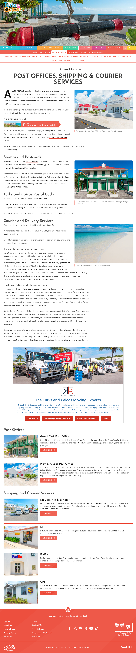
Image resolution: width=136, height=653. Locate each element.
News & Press (38, 629)
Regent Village (32, 161)
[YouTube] (91, 628)
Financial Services (95, 52)
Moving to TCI (37, 56)
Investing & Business (77, 52)
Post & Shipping (64, 56)
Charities (74, 56)
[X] (86, 628)
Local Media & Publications (109, 56)
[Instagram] (75, 628)
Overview (8, 56)
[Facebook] (70, 628)
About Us (8, 625)
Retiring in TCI (126, 56)
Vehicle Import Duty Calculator (57, 418)
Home (35, 52)
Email (106, 418)
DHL (41, 231)
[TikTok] (96, 628)
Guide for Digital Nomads (89, 56)
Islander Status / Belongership (62, 60)
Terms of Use (9, 629)
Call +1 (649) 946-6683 (87, 418)
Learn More (33, 418)
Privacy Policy (10, 633)
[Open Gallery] (104, 128)
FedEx (36, 231)
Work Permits (79, 60)
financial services (27, 101)
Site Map (36, 637)
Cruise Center (18, 164)
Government (45, 52)
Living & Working (59, 52)
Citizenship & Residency (22, 56)
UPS (45, 231)
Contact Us (36, 625)
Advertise (8, 637)
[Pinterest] (81, 628)
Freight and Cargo (50, 56)
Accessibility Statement (42, 633)
